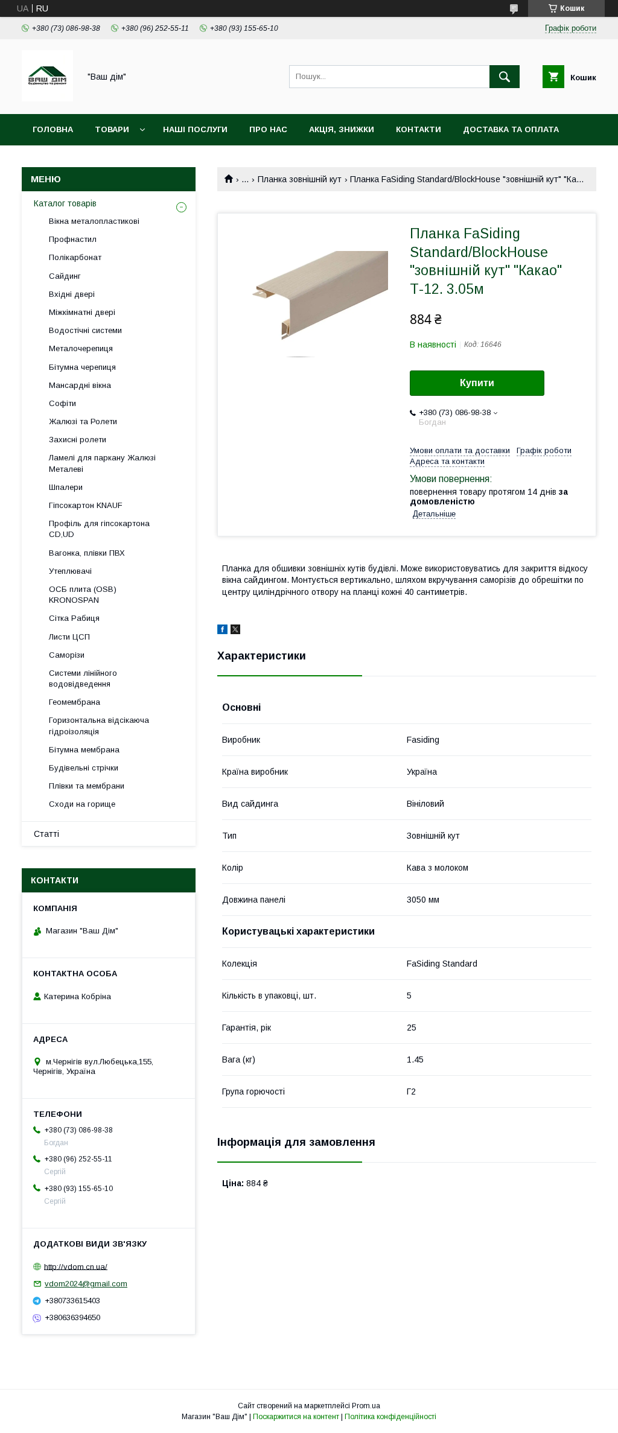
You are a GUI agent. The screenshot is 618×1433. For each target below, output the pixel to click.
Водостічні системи (85, 330)
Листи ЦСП (69, 636)
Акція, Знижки (341, 129)
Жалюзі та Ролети (83, 421)
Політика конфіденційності (390, 1416)
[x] (235, 631)
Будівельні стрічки (83, 767)
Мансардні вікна (80, 385)
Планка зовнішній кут (300, 179)
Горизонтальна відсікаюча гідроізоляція (99, 726)
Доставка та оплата (511, 129)
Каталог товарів (65, 203)
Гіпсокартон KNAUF (86, 505)
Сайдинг (65, 276)
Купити (477, 383)
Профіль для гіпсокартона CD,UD (99, 529)
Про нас (268, 129)
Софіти (62, 403)
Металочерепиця (81, 348)
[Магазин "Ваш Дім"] (47, 98)
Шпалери (66, 487)
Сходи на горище (82, 804)
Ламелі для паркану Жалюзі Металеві (102, 463)
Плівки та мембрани (86, 785)
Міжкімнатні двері (82, 312)
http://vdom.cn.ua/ (75, 1266)
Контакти (418, 129)
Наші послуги (195, 129)
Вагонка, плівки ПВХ (87, 553)
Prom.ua (366, 1406)
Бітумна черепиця (82, 367)
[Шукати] (504, 76)
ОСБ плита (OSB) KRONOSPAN (82, 595)
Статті (46, 834)
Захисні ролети (77, 439)
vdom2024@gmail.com (86, 1283)
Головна (53, 129)
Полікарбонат (75, 257)
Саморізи (66, 654)
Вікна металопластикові (94, 221)
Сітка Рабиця (74, 618)
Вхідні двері (72, 294)
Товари (112, 129)
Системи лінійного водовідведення (83, 678)
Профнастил (73, 239)
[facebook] (222, 631)
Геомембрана (74, 702)
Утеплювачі (70, 571)
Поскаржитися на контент (296, 1416)
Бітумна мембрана (84, 749)
